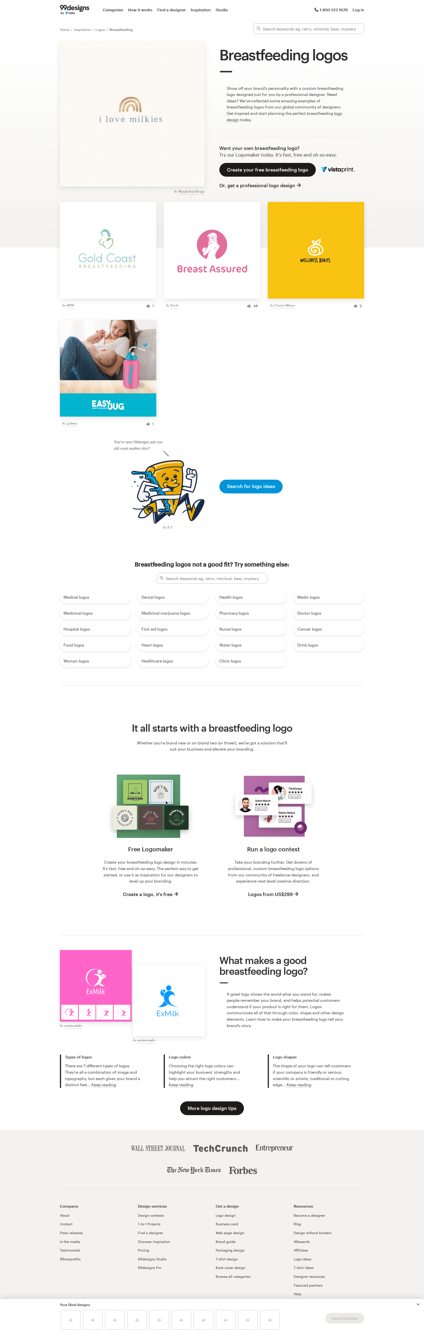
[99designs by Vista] (74, 10)
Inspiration (201, 9)
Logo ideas (302, 1259)
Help (297, 1294)
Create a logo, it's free (147, 894)
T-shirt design (227, 1259)
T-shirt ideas (304, 1268)
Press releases (71, 1233)
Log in (358, 9)
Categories (113, 9)
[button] (418, 1304)
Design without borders (312, 1233)
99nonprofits (70, 1259)
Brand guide (226, 1242)
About (64, 1215)
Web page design (230, 1233)
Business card (227, 1224)
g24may (71, 423)
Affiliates (301, 1250)
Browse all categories (233, 1276)
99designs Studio (152, 1259)
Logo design (226, 1215)
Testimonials (70, 1250)
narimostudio (73, 1025)
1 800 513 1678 (334, 9)
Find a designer (171, 9)
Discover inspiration (154, 1242)
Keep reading (104, 1084)
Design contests (151, 1215)
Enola (174, 305)
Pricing (143, 1250)
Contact (66, 1224)
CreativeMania (284, 305)
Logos (100, 29)
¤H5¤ (70, 305)
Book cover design (230, 1268)
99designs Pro (149, 1268)
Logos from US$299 (270, 894)
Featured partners (308, 1285)
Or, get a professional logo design (257, 185)
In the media (70, 1242)
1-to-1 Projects (149, 1224)
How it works (140, 9)
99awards (302, 1242)
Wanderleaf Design (191, 191)
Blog (297, 1224)
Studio (222, 9)
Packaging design (230, 1250)
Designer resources (309, 1276)
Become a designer (309, 1215)
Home (65, 29)
